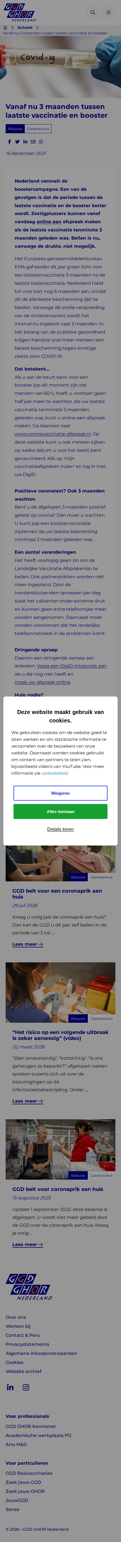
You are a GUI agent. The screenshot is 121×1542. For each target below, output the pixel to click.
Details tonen (60, 829)
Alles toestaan (61, 811)
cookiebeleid (54, 773)
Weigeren (60, 793)
